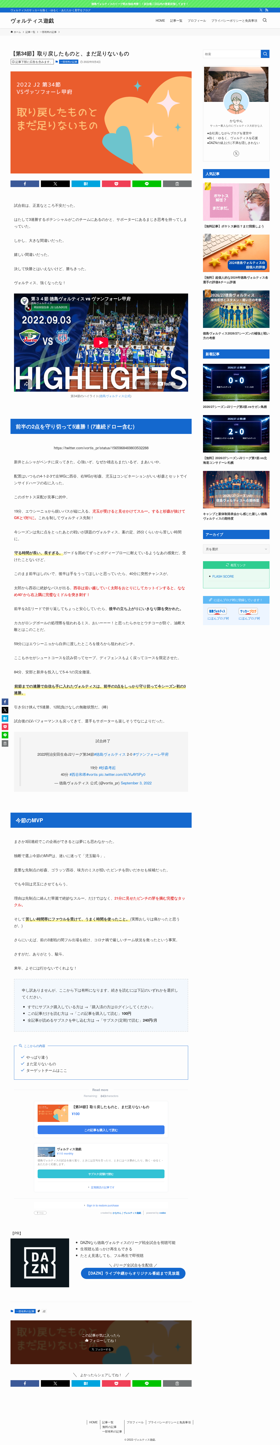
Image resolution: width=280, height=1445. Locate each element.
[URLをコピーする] (177, 183)
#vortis (92, 774)
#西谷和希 (78, 774)
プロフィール (135, 1422)
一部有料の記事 (68, 61)
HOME (93, 1422)
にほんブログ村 (218, 618)
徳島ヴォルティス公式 (115, 396)
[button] (24, 183)
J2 (44, 1311)
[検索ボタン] (265, 20)
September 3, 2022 (136, 782)
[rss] (267, 10)
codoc (162, 1212)
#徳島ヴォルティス (110, 754)
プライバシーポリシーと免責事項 (169, 1422)
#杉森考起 (107, 767)
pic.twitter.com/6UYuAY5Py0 (122, 774)
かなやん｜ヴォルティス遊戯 (127, 1212)
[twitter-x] (261, 10)
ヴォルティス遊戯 (32, 20)
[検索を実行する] (265, 54)
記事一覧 (108, 1422)
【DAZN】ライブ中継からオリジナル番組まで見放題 (133, 1273)
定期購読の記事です (103, 1187)
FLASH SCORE (223, 576)
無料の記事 (109, 1427)
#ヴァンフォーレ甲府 (151, 754)
